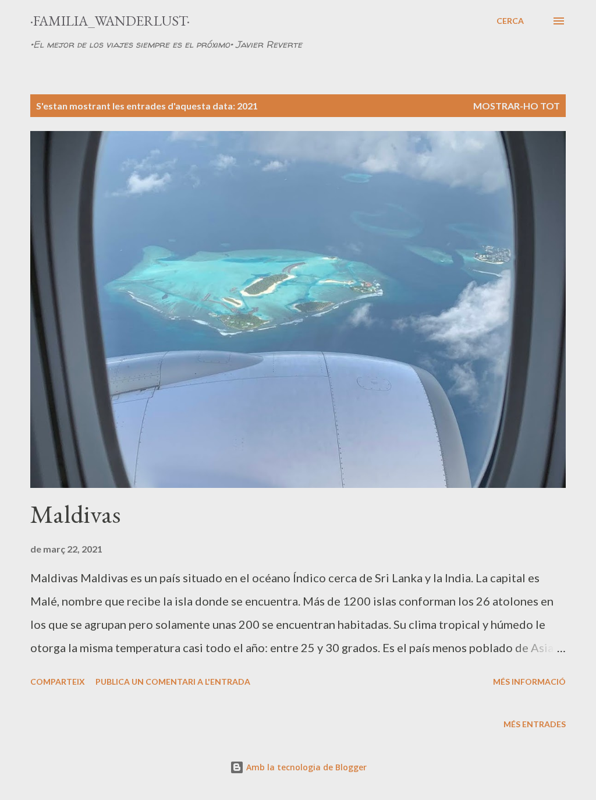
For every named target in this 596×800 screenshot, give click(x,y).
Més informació (529, 681)
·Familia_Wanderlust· (110, 21)
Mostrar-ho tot (516, 105)
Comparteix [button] (57, 681)
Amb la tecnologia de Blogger (305, 767)
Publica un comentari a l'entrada (172, 681)
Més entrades (534, 724)
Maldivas (75, 513)
